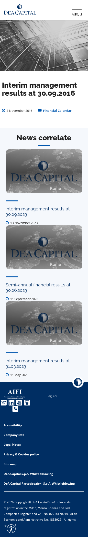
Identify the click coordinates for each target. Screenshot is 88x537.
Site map (10, 464)
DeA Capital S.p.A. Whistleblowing (28, 474)
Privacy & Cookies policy (21, 454)
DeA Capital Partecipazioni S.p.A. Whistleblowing (39, 483)
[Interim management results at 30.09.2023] (44, 171)
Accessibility (13, 425)
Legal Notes (12, 445)
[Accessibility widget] (11, 528)
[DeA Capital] (20, 9)
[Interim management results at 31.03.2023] (44, 323)
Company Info (14, 435)
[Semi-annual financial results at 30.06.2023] (44, 247)
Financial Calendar (57, 110)
